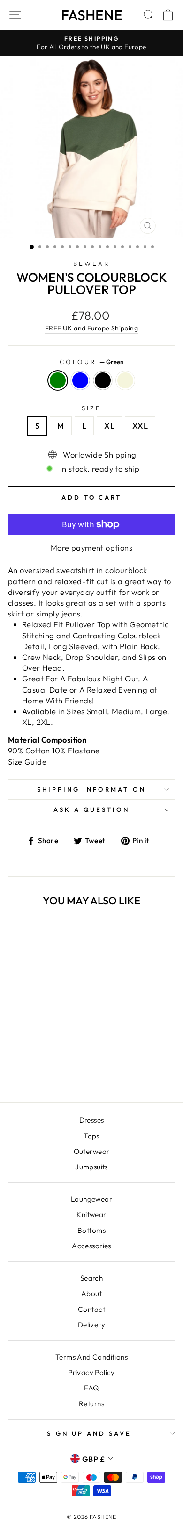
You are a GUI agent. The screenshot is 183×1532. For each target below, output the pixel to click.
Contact (91, 1309)
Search (91, 1278)
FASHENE (91, 15)
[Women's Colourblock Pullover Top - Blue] (34, 1070)
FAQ (91, 1387)
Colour (91, 361)
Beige (125, 380)
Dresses (91, 1120)
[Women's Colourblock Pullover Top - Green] (23, 1070)
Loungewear (91, 1199)
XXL (140, 425)
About (91, 1293)
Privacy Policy (91, 1372)
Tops (91, 1135)
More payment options (91, 547)
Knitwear (91, 1214)
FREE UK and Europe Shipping (91, 328)
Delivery (91, 1324)
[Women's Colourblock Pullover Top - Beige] (56, 1070)
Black (102, 380)
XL (109, 425)
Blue (80, 380)
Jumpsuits (91, 1166)
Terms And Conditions (91, 1357)
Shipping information (91, 789)
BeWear (91, 263)
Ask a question (91, 809)
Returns (91, 1403)
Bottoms (91, 1230)
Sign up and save (89, 1433)
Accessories (91, 1245)
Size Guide (27, 761)
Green (57, 380)
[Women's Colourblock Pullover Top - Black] (45, 1070)
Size (91, 408)
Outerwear (92, 1151)
